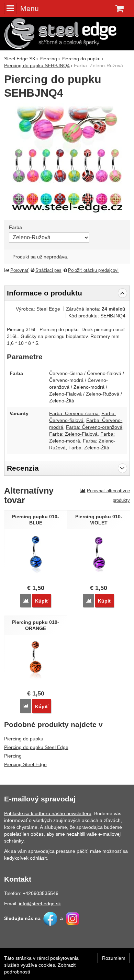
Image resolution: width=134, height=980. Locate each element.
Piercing (13, 756)
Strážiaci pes (48, 270)
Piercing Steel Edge (25, 764)
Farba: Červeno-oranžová (94, 427)
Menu (29, 8)
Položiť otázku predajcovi (93, 270)
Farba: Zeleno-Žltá (88, 447)
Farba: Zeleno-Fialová (73, 434)
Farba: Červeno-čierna (74, 413)
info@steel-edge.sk (40, 903)
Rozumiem (113, 958)
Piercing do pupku (23, 738)
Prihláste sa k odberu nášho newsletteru (47, 813)
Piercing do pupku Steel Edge (36, 747)
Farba (15, 227)
